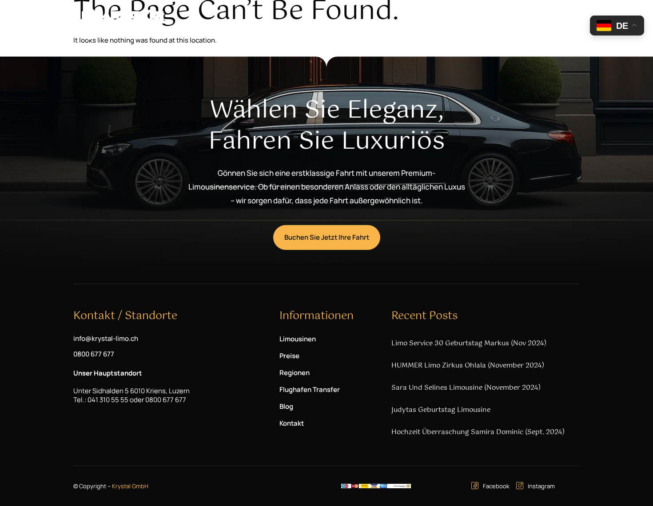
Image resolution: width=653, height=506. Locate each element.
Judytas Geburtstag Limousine (440, 409)
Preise (325, 23)
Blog (475, 23)
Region (360, 23)
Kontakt (507, 23)
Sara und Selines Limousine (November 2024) (466, 387)
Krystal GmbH (130, 486)
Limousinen (273, 23)
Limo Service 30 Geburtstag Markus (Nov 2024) (468, 343)
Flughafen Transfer (424, 23)
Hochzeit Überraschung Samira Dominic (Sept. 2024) (478, 432)
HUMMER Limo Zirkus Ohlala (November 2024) (467, 365)
